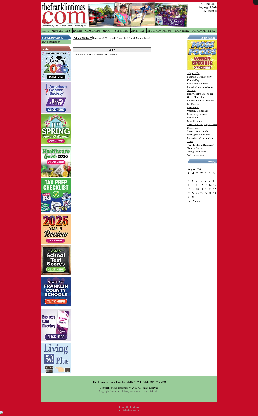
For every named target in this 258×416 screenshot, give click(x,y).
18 (197, 189)
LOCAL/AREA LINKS (203, 30)
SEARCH (107, 30)
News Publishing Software (129, 409)
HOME (45, 30)
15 (214, 185)
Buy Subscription (51, 41)
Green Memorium (196, 97)
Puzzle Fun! (193, 117)
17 (193, 189)
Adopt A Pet (193, 73)
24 (193, 193)
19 (201, 189)
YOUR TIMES (182, 30)
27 (206, 193)
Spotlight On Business (198, 134)
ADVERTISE (137, 30)
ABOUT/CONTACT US (159, 30)
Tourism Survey (195, 148)
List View (129, 38)
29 (214, 193)
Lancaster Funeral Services (200, 100)
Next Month (194, 201)
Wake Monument (196, 155)
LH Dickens (193, 104)
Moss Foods (193, 107)
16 (189, 189)
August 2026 (100, 38)
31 (193, 197)
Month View (115, 38)
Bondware (134, 406)
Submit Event (143, 38)
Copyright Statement (109, 391)
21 (210, 189)
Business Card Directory (199, 76)
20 (206, 189)
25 (197, 193)
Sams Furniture (194, 121)
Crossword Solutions (197, 83)
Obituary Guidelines (197, 110)
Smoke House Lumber (198, 131)
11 (197, 185)
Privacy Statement (131, 391)
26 (201, 193)
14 (210, 185)
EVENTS (78, 30)
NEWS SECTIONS (61, 30)
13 (206, 185)
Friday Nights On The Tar (200, 93)
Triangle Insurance (196, 151)
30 (189, 197)
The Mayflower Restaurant (200, 144)
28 (210, 193)
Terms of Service (150, 391)
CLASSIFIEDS (92, 30)
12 (201, 185)
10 (193, 185)
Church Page (193, 80)
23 (189, 193)
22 (214, 189)
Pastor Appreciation (197, 114)
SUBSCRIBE (121, 30)
